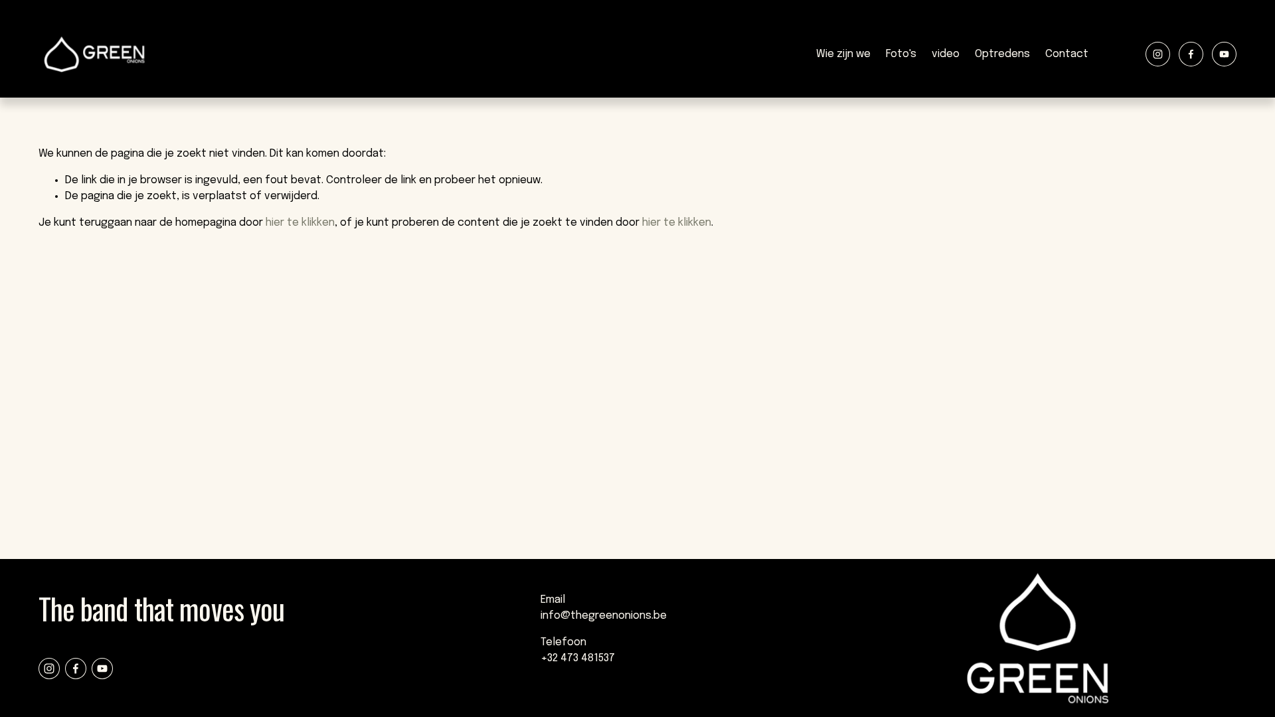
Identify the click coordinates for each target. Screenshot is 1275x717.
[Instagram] (1158, 54)
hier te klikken (300, 222)
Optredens (1002, 54)
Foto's (901, 54)
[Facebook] (1191, 54)
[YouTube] (1224, 54)
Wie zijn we (843, 54)
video (946, 54)
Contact (1066, 54)
